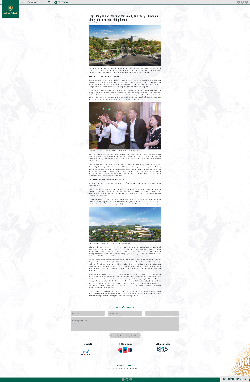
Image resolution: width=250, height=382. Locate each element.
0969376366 (63, 2)
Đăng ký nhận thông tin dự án (125, 335)
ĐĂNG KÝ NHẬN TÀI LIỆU (234, 379)
